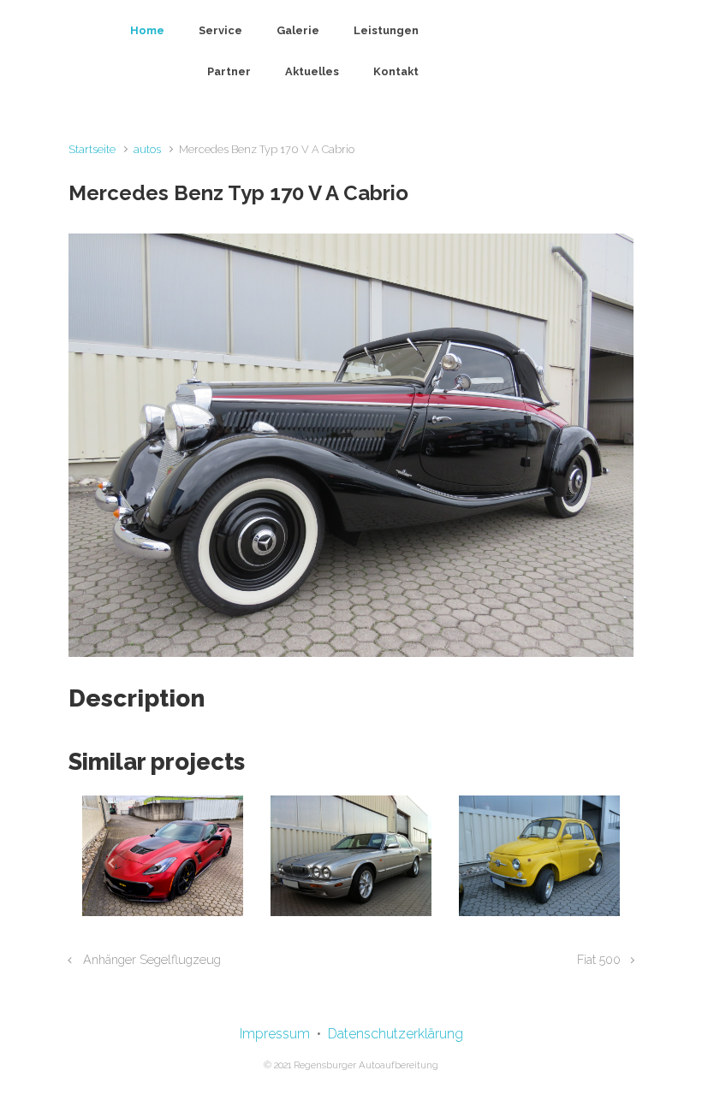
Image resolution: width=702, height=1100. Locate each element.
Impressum (275, 1034)
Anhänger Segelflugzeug (152, 959)
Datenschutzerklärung (395, 1034)
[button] (110, 862)
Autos (162, 915)
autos (147, 149)
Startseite (92, 149)
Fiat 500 (599, 959)
